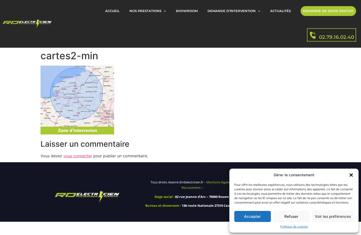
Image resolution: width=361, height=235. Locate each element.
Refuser (291, 216)
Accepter (252, 216)
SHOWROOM (187, 11)
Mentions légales (218, 182)
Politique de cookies (294, 226)
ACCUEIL (112, 11)
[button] (351, 175)
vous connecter (77, 155)
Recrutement (191, 187)
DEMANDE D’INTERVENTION (232, 11)
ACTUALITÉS (280, 11)
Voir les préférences (333, 216)
